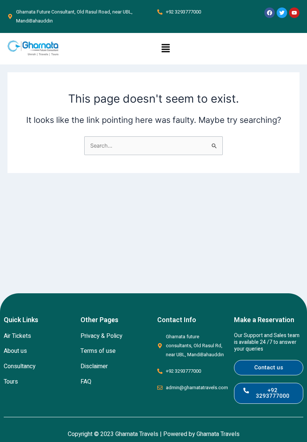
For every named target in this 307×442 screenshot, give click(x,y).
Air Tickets (17, 336)
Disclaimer (94, 366)
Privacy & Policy (101, 336)
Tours (11, 381)
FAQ (85, 381)
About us (15, 350)
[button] (165, 48)
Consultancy (20, 366)
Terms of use (98, 350)
